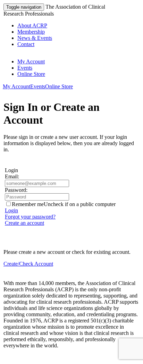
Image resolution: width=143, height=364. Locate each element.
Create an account (24, 223)
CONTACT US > (24, 357)
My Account (31, 61)
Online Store (31, 74)
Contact (25, 44)
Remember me (28, 204)
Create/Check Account (28, 264)
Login (11, 210)
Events (24, 68)
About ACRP (32, 25)
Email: (12, 176)
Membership (31, 32)
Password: (16, 190)
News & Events (34, 38)
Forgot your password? (30, 217)
